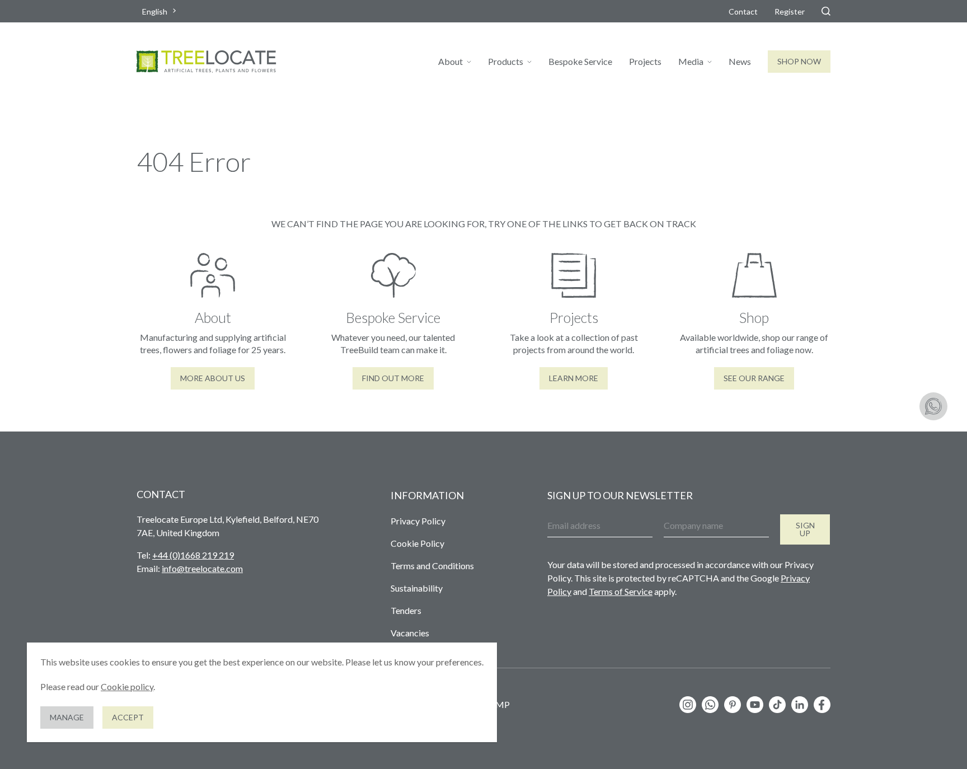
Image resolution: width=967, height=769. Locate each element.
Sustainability (417, 588)
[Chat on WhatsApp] (933, 406)
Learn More (573, 378)
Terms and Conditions (432, 565)
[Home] (206, 61)
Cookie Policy (417, 543)
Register (789, 11)
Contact (743, 11)
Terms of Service (621, 591)
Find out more (393, 378)
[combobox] (160, 11)
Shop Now (799, 61)
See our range (754, 378)
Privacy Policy (418, 520)
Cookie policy (127, 686)
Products (505, 61)
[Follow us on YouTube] (755, 704)
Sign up (805, 529)
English (154, 11)
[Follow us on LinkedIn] (799, 704)
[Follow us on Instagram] (687, 704)
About (450, 61)
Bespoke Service (580, 61)
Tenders (406, 610)
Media (690, 61)
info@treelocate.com (202, 568)
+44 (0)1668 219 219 (193, 555)
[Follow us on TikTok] (777, 704)
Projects (645, 61)
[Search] (826, 11)
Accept (128, 717)
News (740, 61)
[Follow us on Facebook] (822, 704)
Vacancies (410, 632)
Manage (67, 717)
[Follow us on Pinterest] (732, 704)
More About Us (212, 378)
